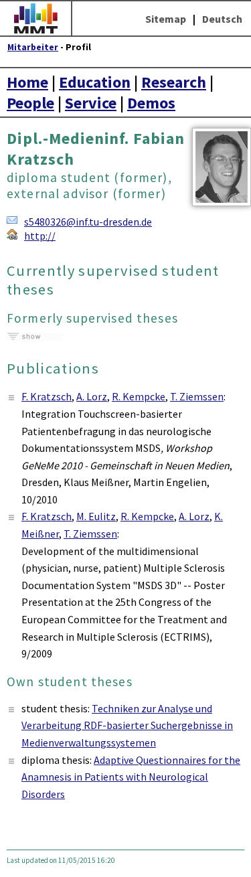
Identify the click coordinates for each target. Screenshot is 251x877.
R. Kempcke (138, 396)
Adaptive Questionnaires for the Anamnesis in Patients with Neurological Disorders (130, 777)
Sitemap (165, 18)
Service (90, 102)
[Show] (35, 337)
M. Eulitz (96, 516)
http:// (40, 235)
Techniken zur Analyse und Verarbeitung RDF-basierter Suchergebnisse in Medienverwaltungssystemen (127, 725)
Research (173, 82)
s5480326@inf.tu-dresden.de (88, 221)
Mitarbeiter (32, 47)
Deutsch (222, 18)
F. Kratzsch (46, 396)
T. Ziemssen (197, 396)
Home (27, 82)
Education (95, 82)
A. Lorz (91, 396)
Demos (151, 102)
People (30, 102)
